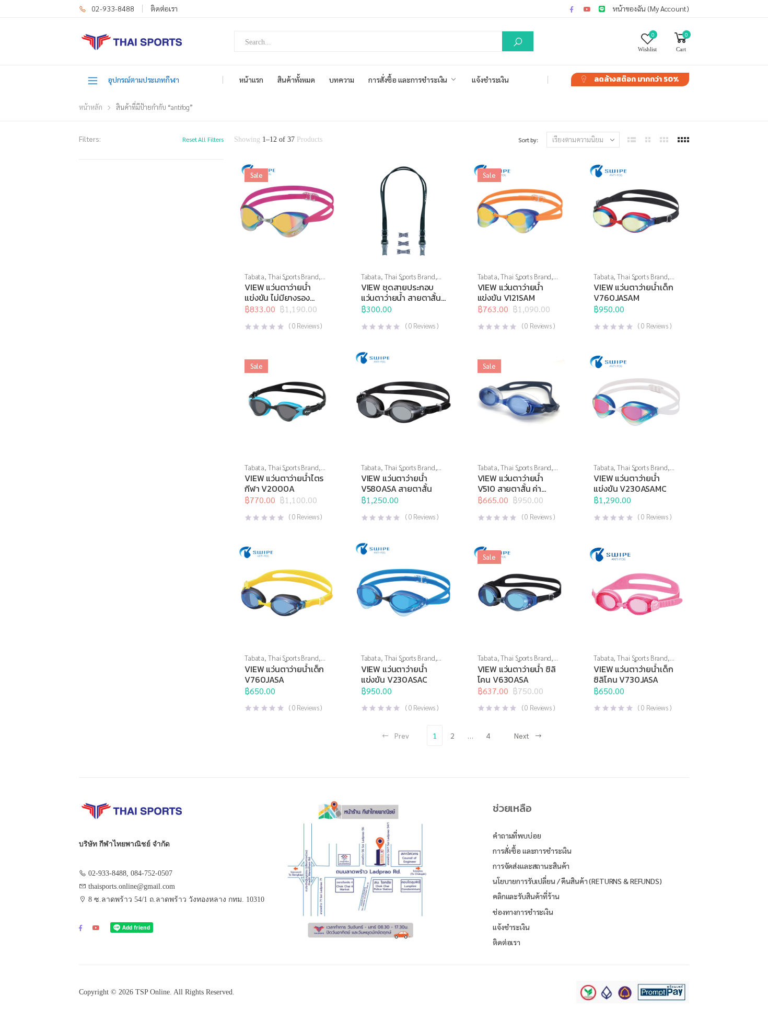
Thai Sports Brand (293, 276)
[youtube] (587, 9)
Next (521, 735)
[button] (403, 253)
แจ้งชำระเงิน (490, 79)
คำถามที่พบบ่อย (517, 835)
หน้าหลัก (90, 107)
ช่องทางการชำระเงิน (523, 911)
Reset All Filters (203, 139)
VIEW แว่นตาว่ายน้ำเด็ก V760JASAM (633, 292)
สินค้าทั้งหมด (296, 79)
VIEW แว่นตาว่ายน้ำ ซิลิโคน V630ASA (517, 674)
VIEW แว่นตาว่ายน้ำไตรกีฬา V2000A (284, 483)
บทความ (341, 79)
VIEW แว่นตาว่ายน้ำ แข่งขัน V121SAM (511, 292)
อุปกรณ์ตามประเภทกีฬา (143, 79)
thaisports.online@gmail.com (131, 886)
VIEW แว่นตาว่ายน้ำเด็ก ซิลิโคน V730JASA (633, 674)
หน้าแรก (251, 79)
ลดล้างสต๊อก (636, 79)
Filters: (90, 138)
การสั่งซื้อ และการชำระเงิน (407, 79)
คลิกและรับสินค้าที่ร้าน (526, 896)
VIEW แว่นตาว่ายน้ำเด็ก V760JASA (284, 674)
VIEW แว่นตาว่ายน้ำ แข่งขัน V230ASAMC (630, 483)
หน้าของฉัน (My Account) (651, 8)
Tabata (254, 276)
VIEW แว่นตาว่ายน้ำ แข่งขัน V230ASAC (394, 674)
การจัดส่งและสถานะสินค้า (531, 865)
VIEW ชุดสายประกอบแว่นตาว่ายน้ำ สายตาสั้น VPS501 (401, 297)
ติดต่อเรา (164, 8)
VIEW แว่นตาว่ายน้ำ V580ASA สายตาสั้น (396, 483)
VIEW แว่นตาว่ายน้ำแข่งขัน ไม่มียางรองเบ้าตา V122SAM (278, 297)
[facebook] (571, 9)
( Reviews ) (305, 325)
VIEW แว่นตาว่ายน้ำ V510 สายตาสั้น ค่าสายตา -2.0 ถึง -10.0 (514, 488)
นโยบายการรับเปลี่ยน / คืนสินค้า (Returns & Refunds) (577, 881)
